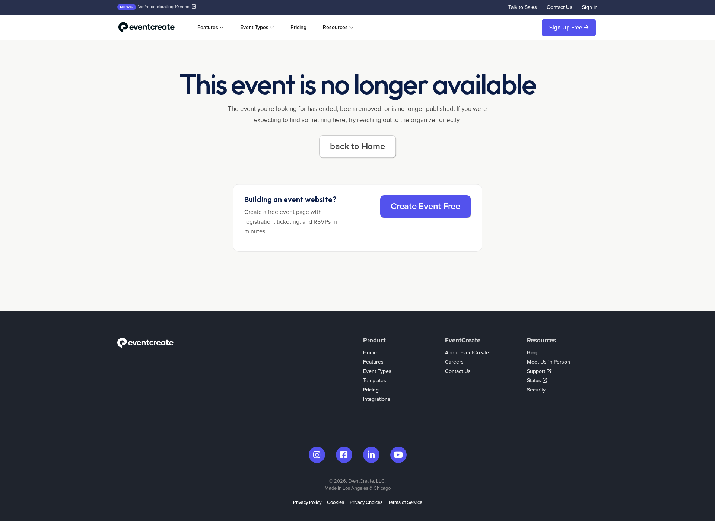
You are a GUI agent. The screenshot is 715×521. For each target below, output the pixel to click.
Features (373, 362)
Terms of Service (405, 502)
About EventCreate (467, 352)
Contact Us (559, 7)
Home (370, 352)
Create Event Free (425, 206)
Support (537, 371)
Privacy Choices (366, 502)
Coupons (373, 408)
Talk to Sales (522, 7)
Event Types (377, 371)
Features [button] (207, 27)
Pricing (298, 27)
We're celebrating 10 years (156, 6)
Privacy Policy (307, 502)
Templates (374, 380)
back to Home (357, 146)
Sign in (590, 7)
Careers (454, 362)
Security (536, 390)
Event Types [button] (254, 27)
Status (535, 380)
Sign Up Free (566, 27)
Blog (532, 352)
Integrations (376, 399)
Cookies (335, 502)
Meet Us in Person (548, 362)
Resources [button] (335, 27)
